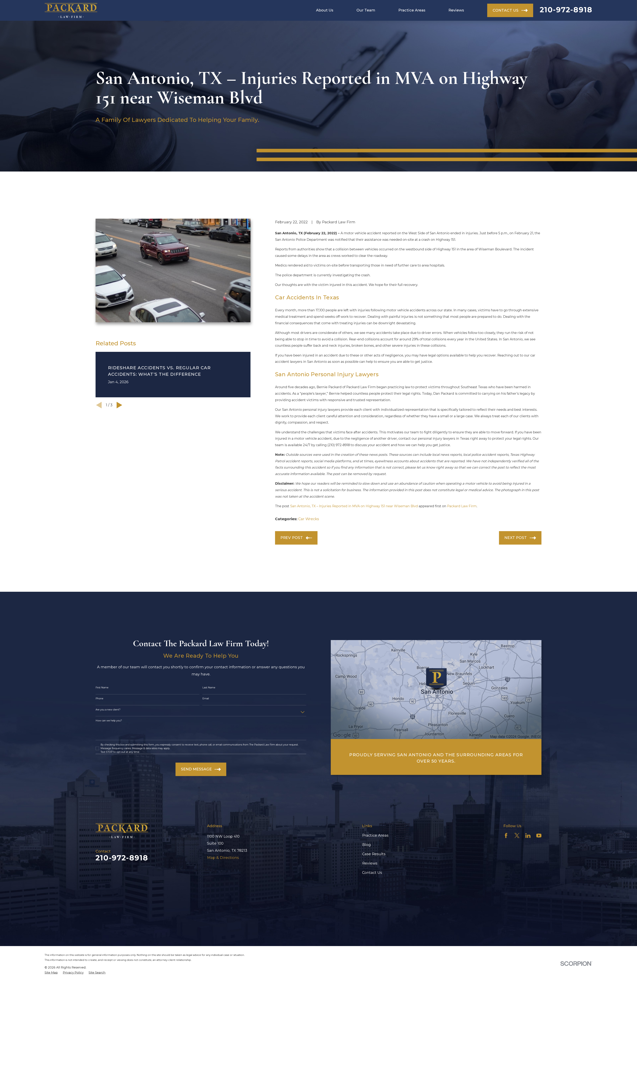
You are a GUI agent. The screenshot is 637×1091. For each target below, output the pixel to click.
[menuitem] (51, 972)
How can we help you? (109, 720)
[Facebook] (506, 835)
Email (205, 698)
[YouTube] (538, 835)
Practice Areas (375, 835)
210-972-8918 (566, 9)
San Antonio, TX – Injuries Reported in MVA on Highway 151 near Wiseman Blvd (354, 506)
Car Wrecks (308, 519)
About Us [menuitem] (324, 10)
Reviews (369, 863)
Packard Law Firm (462, 506)
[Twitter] (517, 835)
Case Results (374, 854)
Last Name (208, 687)
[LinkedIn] (528, 835)
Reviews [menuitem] (456, 10)
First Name (102, 687)
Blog (366, 844)
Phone (99, 698)
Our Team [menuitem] (365, 10)
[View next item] (119, 405)
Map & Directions (223, 857)
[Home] (71, 10)
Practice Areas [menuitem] (411, 10)
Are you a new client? (108, 709)
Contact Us (372, 872)
